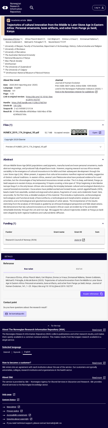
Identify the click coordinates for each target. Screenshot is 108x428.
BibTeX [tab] (79, 269)
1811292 (17, 105)
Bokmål (7, 352)
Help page (7, 394)
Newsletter (11, 407)
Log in (97, 7)
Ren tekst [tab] (28, 269)
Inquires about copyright (18, 419)
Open (95, 132)
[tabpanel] (54, 282)
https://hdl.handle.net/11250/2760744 (29, 102)
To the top (55, 326)
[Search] (31, 7)
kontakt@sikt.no (54, 423)
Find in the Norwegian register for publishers (74, 92)
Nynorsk (17, 352)
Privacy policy (13, 411)
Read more (97, 330)
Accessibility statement (17, 415)
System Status (9, 400)
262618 (77, 240)
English (27, 352)
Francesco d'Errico (11, 39)
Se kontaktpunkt (16, 314)
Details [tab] (9, 256)
